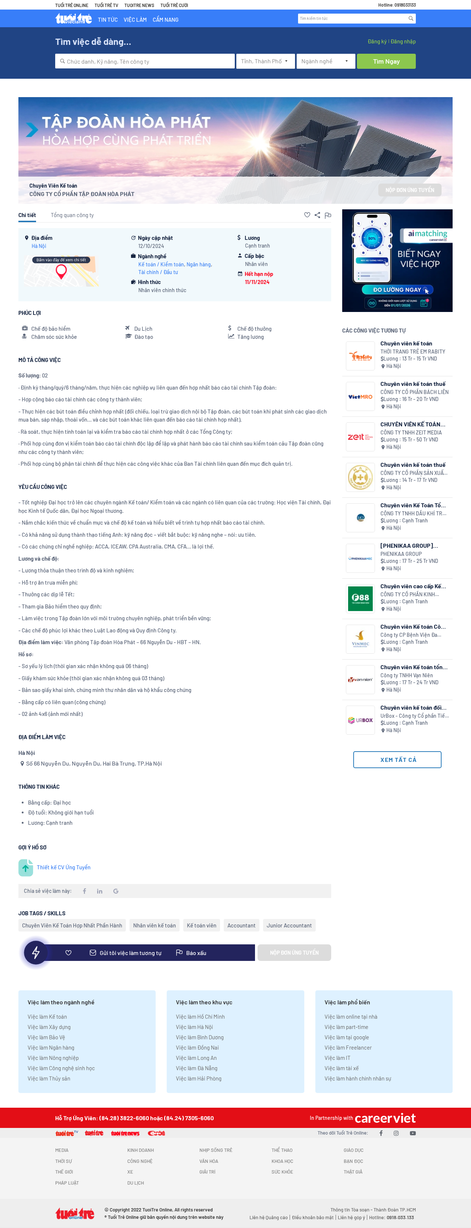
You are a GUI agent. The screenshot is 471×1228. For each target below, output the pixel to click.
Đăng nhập (403, 41)
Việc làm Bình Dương (200, 1037)
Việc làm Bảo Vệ (46, 1037)
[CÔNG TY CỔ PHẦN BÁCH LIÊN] (360, 396)
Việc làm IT (338, 1057)
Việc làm (135, 19)
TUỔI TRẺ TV (106, 5)
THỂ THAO (282, 1150)
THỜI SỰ (63, 1161)
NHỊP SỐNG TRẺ (216, 1150)
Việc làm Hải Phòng (199, 1078)
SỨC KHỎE (282, 1172)
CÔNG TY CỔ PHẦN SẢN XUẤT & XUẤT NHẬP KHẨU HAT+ (413, 473)
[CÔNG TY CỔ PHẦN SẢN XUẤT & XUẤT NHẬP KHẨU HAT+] (360, 477)
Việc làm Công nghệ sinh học (61, 1068)
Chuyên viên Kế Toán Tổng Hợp (413, 504)
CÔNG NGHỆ (140, 1161)
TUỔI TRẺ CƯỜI (174, 5)
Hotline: (391, 1217)
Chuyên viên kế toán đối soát (411, 707)
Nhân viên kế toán (154, 925)
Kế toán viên (201, 925)
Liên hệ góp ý (351, 1217)
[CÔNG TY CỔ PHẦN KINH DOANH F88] (360, 599)
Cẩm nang (165, 19)
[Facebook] (381, 1132)
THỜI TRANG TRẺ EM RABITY (412, 351)
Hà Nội (39, 246)
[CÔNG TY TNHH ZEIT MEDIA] (360, 437)
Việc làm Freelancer (348, 1047)
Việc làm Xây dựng (49, 1026)
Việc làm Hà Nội (194, 1026)
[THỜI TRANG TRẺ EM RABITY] (360, 356)
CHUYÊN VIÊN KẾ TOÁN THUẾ (410, 423)
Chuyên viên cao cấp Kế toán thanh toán (410, 585)
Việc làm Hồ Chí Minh (200, 1016)
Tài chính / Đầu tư (158, 272)
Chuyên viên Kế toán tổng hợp (413, 666)
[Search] (411, 18)
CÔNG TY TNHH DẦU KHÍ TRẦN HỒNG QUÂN (414, 513)
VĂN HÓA (208, 1161)
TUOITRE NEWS (139, 5)
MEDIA (61, 1150)
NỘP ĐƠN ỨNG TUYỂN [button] (410, 190)
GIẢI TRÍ (207, 1172)
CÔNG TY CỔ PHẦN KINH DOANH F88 (407, 594)
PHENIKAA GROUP (401, 554)
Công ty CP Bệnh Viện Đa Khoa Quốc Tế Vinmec (408, 635)
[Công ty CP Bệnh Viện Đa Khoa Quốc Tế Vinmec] (360, 639)
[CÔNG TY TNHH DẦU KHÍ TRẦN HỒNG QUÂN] (360, 518)
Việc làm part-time (346, 1026)
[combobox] (145, 61)
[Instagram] (396, 1132)
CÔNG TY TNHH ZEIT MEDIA (411, 432)
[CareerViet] (384, 1117)
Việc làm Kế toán (47, 1016)
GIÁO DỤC (354, 1150)
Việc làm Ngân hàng (51, 1047)
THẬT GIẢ (353, 1172)
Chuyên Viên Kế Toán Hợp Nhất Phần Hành (72, 925)
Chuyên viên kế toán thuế (413, 383)
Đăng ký (377, 41)
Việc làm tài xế (342, 1068)
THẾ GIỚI (64, 1172)
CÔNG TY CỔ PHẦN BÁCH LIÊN (414, 392)
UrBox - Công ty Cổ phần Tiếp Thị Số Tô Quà (414, 716)
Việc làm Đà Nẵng (196, 1068)
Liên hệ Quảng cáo (268, 1217)
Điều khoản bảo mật (313, 1217)
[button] (307, 215)
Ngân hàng (199, 264)
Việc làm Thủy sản (49, 1078)
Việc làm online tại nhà (351, 1016)
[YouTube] (413, 1132)
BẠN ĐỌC (353, 1161)
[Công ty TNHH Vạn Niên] (360, 680)
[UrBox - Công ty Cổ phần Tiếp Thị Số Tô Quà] (360, 720)
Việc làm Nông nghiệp (53, 1057)
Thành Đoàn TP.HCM (394, 1210)
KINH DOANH (140, 1150)
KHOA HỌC (282, 1161)
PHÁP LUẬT (67, 1183)
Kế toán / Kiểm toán (161, 264)
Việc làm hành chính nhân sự (358, 1078)
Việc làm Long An (196, 1057)
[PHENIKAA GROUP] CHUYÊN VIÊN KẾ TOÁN (410, 545)
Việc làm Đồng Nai (197, 1047)
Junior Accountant (289, 925)
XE (130, 1172)
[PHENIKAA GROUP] (360, 558)
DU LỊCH (135, 1183)
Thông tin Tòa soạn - (351, 1210)
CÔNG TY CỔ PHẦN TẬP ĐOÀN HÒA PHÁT (81, 193)
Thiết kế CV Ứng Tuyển (64, 867)
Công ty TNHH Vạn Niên (406, 675)
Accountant (241, 925)
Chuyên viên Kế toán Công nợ (413, 626)
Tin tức (108, 19)
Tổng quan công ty (72, 215)
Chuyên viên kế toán (406, 343)
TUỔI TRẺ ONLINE (71, 5)
